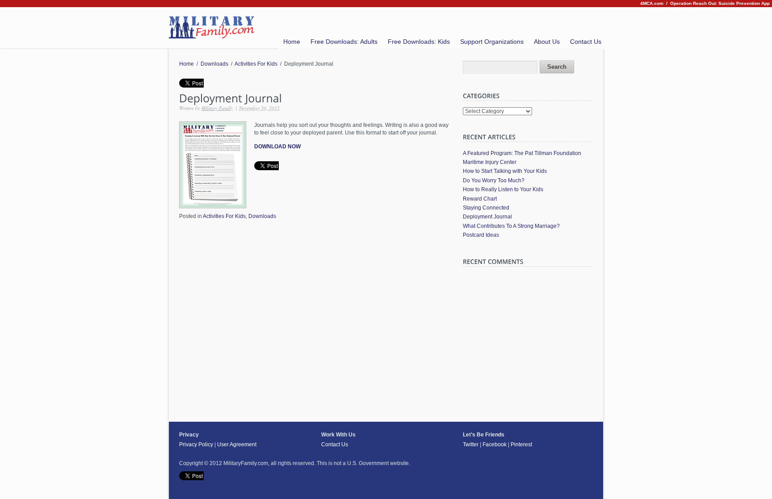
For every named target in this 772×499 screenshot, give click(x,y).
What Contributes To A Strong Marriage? (511, 226)
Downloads (214, 64)
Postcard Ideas (481, 235)
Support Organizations (492, 41)
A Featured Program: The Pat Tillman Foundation (522, 153)
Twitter (470, 444)
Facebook (494, 444)
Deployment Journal (487, 217)
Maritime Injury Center (489, 162)
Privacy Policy (196, 444)
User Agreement (236, 444)
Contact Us (585, 41)
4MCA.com (651, 3)
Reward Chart (480, 199)
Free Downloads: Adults (344, 41)
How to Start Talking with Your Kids (505, 171)
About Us (547, 41)
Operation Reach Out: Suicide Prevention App (720, 3)
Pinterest (521, 444)
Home (291, 41)
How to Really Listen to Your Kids (503, 189)
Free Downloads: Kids (419, 41)
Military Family (217, 108)
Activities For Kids (256, 64)
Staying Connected (486, 208)
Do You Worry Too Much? (493, 180)
